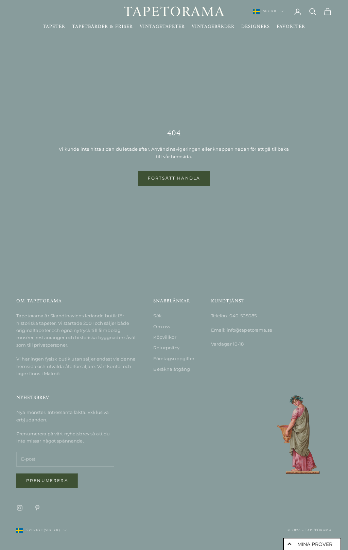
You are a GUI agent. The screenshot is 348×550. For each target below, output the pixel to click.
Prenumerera (47, 480)
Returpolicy (166, 347)
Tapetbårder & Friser (102, 27)
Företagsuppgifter (173, 358)
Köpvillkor (164, 337)
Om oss (161, 326)
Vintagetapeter (162, 27)
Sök (157, 315)
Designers (255, 27)
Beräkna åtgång (171, 369)
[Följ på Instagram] (19, 507)
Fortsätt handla (174, 178)
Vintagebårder (213, 27)
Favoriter (291, 27)
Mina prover (314, 544)
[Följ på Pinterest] (37, 507)
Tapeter (54, 27)
